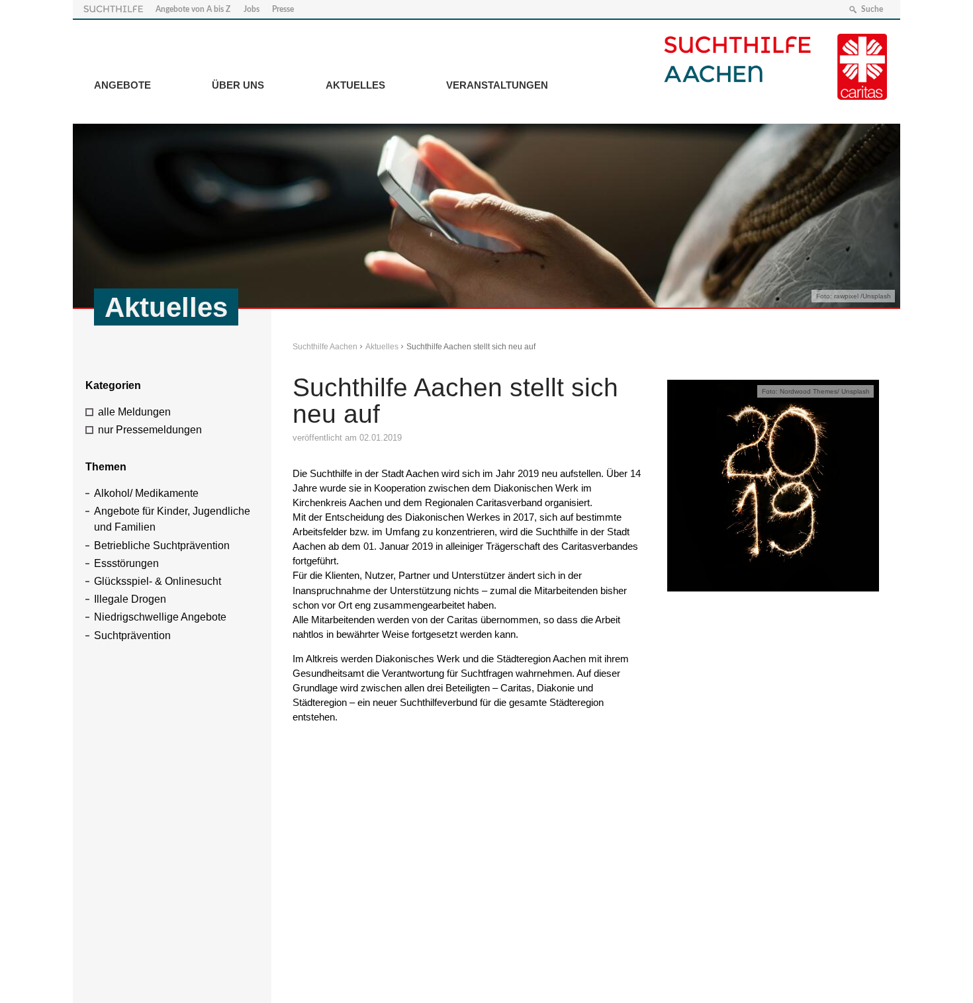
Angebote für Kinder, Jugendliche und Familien (172, 519)
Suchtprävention (132, 635)
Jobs (251, 9)
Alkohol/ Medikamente (146, 493)
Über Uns (238, 85)
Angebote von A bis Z (193, 9)
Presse (283, 9)
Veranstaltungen (497, 85)
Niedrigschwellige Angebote (160, 617)
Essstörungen (126, 563)
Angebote (122, 85)
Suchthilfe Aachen (325, 346)
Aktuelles (355, 85)
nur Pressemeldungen (150, 429)
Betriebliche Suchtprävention (162, 545)
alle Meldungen (134, 411)
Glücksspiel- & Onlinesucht (157, 581)
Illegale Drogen (130, 599)
